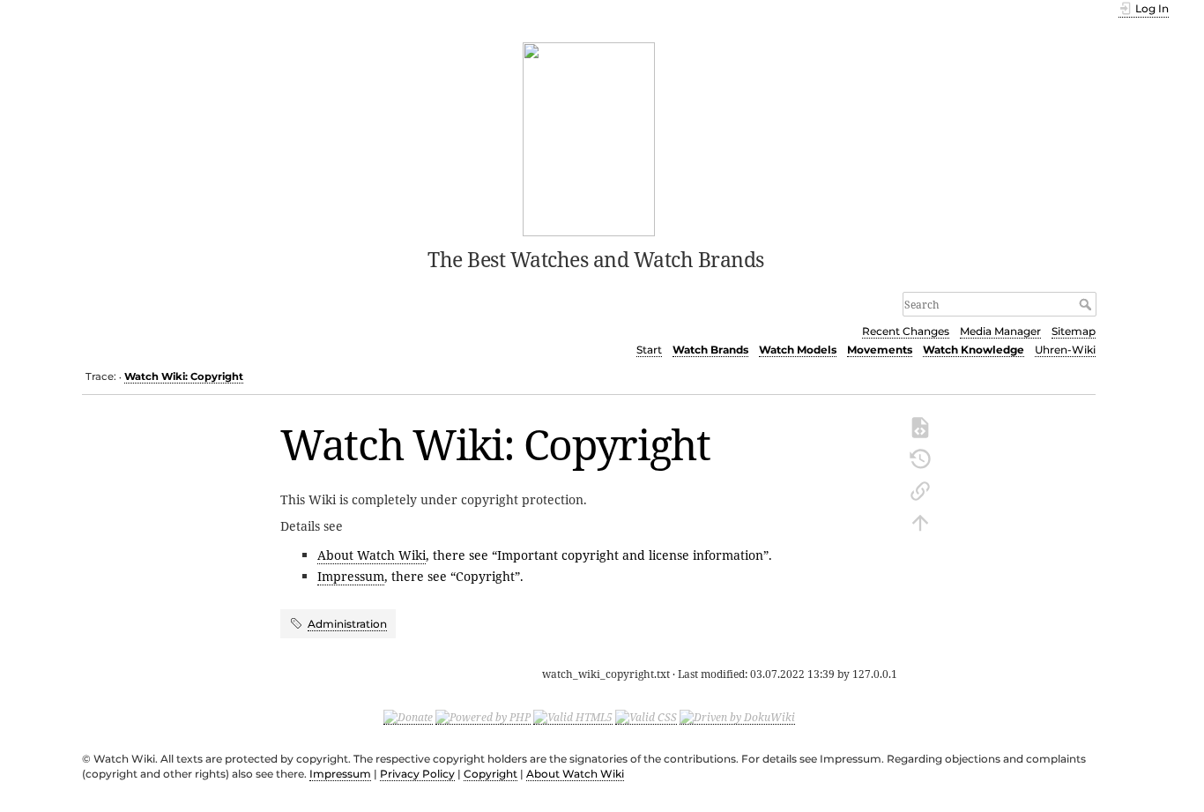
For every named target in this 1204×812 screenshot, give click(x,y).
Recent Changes (905, 331)
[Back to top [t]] (920, 521)
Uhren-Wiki (1065, 349)
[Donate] (408, 717)
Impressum (350, 576)
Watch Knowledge (973, 349)
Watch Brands (710, 349)
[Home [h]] (589, 137)
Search (1087, 304)
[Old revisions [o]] (920, 457)
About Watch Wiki (371, 555)
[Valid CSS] (646, 717)
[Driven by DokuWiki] (737, 717)
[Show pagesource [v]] (920, 426)
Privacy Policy (417, 773)
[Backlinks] (920, 489)
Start (649, 349)
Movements (879, 349)
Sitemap (1074, 331)
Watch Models (797, 349)
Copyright (490, 773)
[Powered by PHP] (483, 717)
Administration (347, 623)
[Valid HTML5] (573, 717)
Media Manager (1000, 331)
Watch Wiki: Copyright (183, 376)
